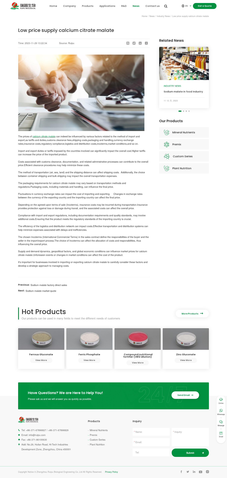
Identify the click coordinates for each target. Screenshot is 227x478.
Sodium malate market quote (41, 290)
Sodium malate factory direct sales (49, 285)
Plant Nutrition (181, 168)
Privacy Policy (111, 472)
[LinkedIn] (140, 43)
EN (186, 5)
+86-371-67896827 (36, 430)
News (136, 6)
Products (87, 6)
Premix (176, 144)
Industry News (163, 16)
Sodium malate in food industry (183, 91)
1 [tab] (179, 111)
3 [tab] (186, 111)
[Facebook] (127, 43)
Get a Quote (205, 5)
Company (69, 6)
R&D (124, 6)
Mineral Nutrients (183, 132)
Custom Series (183, 156)
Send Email (185, 395)
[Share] (146, 43)
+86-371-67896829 (58, 430)
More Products (192, 313)
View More (41, 360)
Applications (107, 6)
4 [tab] (189, 111)
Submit (190, 452)
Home (53, 6)
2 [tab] (183, 111)
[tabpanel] (184, 77)
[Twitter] (134, 43)
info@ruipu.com (37, 435)
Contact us (152, 6)
